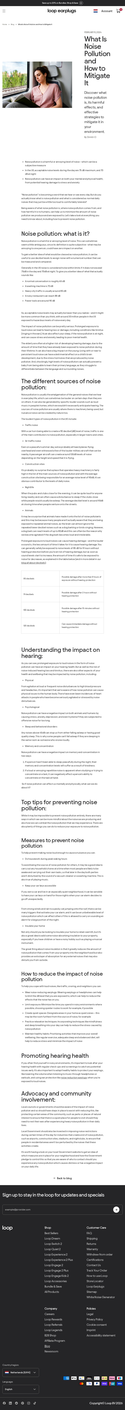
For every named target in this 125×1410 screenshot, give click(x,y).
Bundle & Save (53, 1286)
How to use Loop (97, 1275)
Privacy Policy (95, 1319)
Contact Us (94, 1265)
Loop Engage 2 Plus (56, 1270)
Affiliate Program (55, 1340)
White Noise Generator (101, 1297)
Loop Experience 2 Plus (59, 1259)
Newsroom (51, 1351)
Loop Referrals (53, 1324)
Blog (12, 24)
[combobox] (20, 1372)
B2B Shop (50, 1335)
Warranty (92, 1249)
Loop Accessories (56, 1281)
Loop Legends (53, 1330)
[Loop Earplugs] (20, 1228)
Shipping (92, 1238)
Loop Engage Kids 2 (57, 1275)
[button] (4, 11)
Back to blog (64, 1178)
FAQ (89, 1233)
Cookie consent (97, 1324)
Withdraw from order (100, 1254)
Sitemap (92, 1291)
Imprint (91, 1330)
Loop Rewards (53, 1319)
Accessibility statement (101, 1335)
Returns (91, 1243)
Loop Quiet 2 (53, 1249)
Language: (7, 1381)
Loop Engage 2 (54, 1265)
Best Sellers (51, 1233)
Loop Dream (52, 1238)
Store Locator (95, 1281)
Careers (49, 1314)
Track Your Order (97, 1270)
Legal (90, 1314)
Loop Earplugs (95, 1286)
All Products (52, 1291)
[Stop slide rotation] (81, 3)
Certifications (95, 1259)
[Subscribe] (116, 1209)
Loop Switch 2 (53, 1243)
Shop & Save (72, 3)
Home (4, 24)
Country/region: (10, 1365)
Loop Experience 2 (56, 1254)
